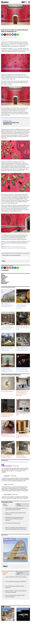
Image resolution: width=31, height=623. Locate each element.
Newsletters (5, 282)
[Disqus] (15, 481)
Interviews (4, 276)
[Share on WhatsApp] (18, 34)
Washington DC (15, 45)
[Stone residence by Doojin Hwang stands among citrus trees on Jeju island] (22, 2)
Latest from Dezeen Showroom (10, 374)
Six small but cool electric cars (12, 523)
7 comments (4, 39)
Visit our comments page (7, 462)
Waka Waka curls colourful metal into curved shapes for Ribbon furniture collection (14, 518)
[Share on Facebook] (2, 34)
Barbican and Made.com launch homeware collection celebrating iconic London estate (16, 528)
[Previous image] (2, 16)
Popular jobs (5, 573)
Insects (12, 246)
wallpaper (14, 48)
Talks (3, 279)
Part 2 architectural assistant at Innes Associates (14, 586)
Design (18, 248)
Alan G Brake (4, 37)
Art (23, 246)
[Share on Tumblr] (15, 34)
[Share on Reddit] (10, 34)
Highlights (7, 606)
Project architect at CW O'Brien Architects (16, 577)
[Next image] (28, 16)
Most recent (19, 504)
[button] (26, 2)
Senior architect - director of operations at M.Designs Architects (15, 591)
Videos (3, 280)
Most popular (5, 504)
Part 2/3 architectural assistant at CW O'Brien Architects (14, 596)
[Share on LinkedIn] (12, 34)
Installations (18, 246)
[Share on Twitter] (5, 34)
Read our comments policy (21, 462)
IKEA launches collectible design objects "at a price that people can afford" (16, 508)
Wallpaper (3, 248)
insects (8, 43)
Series (3, 275)
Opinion (3, 278)
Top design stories (7, 502)
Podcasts (4, 283)
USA (8, 246)
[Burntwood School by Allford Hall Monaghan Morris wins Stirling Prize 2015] (24, 2)
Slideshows (24, 248)
